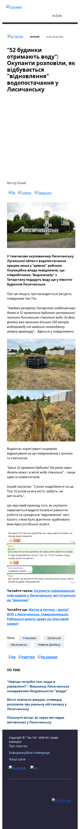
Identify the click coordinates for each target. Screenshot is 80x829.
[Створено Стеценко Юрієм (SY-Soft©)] (61, 800)
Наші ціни (17, 759)
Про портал (18, 746)
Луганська (54, 638)
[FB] (12, 192)
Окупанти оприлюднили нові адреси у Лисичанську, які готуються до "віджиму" (41, 595)
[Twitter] (25, 192)
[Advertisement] (40, 134)
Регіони (34, 36)
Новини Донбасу (49, 644)
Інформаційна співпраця (29, 752)
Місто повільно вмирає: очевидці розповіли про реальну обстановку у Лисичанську (37, 704)
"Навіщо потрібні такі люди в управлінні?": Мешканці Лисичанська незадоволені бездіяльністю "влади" (38, 686)
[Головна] (14, 6)
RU (54, 16)
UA (60, 16)
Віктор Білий (16, 183)
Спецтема (29, 638)
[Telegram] (43, 192)
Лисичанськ (19, 644)
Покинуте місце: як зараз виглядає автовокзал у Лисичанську (35, 719)
